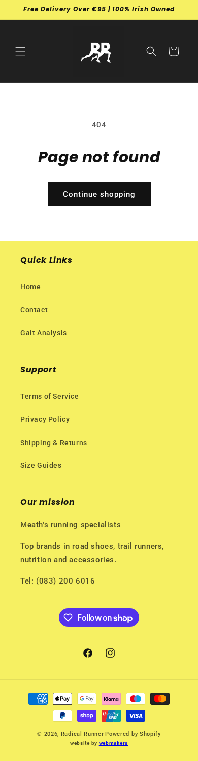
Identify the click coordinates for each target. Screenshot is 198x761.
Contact (34, 310)
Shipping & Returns (53, 443)
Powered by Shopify (133, 734)
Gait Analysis (43, 333)
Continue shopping (99, 194)
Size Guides (41, 465)
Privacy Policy (45, 419)
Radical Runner (82, 734)
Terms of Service (49, 396)
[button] (20, 51)
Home (30, 287)
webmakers (113, 743)
